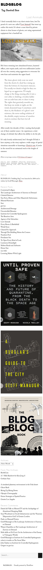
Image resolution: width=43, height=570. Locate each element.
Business (14, 163)
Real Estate (32, 164)
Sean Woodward (6, 514)
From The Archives (9, 470)
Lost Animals (34, 17)
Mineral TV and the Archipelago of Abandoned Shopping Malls (20, 510)
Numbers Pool (6, 235)
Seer (2, 203)
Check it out (30, 145)
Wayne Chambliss (7, 527)
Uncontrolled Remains (8, 211)
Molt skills (4, 532)
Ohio (19, 164)
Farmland (27, 163)
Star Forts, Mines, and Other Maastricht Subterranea (19, 198)
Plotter (24, 164)
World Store (5, 227)
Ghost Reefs (5, 487)
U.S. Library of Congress (25, 157)
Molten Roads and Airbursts (10, 245)
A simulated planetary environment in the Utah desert (19, 484)
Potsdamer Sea (6, 237)
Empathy (20, 163)
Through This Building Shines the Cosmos (15, 232)
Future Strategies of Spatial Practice (13, 496)
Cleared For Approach (8, 229)
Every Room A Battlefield (10, 224)
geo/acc (3, 206)
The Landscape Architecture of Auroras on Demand (19, 192)
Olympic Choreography (9, 493)
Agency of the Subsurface (9, 219)
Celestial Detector (7, 195)
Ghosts (3, 164)
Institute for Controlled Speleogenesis (14, 214)
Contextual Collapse (8, 190)
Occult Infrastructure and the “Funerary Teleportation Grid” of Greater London (22, 515)
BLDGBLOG (11, 4)
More (20, 181)
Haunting (9, 164)
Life (14, 164)
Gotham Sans (5, 478)
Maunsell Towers (13, 519)
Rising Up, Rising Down (9, 490)
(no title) (4, 251)
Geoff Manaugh (6, 522)
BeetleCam (4, 472)
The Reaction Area (7, 216)
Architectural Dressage (8, 208)
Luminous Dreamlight (8, 243)
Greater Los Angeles (8, 499)
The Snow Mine (19, 540)
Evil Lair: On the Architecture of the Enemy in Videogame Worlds (22, 534)
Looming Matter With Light (11, 253)
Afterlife (22, 162)
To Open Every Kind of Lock (11, 240)
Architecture (31, 162)
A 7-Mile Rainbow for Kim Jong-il (13, 475)
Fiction (34, 163)
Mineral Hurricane (7, 200)
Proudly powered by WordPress (23, 565)
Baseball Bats (5, 163)
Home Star (4, 248)
